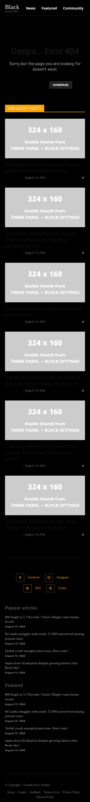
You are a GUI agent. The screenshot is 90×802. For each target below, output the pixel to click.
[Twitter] (50, 588)
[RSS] (28, 588)
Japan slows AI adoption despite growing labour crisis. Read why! (42, 380)
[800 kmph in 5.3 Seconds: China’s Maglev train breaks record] (45, 138)
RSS (38, 588)
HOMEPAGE (60, 85)
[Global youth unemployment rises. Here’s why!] (45, 282)
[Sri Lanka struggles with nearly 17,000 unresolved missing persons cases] (45, 207)
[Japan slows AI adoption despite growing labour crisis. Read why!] (45, 351)
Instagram (62, 577)
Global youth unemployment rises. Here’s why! (36, 651)
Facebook (34, 577)
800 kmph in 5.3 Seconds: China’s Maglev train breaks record (43, 168)
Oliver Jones (13, 177)
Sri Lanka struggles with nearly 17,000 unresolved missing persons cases (40, 239)
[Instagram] (49, 578)
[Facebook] (20, 578)
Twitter (62, 588)
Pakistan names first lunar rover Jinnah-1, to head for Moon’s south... (41, 452)
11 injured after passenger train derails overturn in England (40, 524)
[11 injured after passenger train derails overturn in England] (45, 495)
